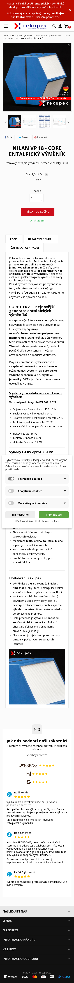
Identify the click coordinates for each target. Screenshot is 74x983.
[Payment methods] (37, 976)
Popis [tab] (13, 239)
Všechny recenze (37, 755)
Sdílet (10, 137)
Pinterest (42, 137)
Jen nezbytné (20, 514)
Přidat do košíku (37, 211)
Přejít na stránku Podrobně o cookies (37, 521)
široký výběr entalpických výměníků (41, 3)
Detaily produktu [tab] (40, 239)
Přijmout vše (54, 514)
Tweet (25, 137)
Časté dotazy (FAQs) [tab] (25, 247)
